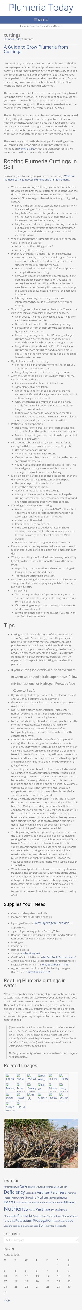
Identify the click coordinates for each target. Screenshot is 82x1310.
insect (63, 1197)
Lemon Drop (26, 1202)
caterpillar (32, 1186)
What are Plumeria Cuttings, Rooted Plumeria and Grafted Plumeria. (39, 177)
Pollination (9, 1221)
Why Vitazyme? (31, 953)
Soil (42, 1225)
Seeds (35, 1226)
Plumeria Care (39, 1216)
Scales (62, 1221)
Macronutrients (40, 1202)
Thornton (50, 1226)
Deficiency (14, 1192)
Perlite (32, 1210)
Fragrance (71, 1193)
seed (69, 1220)
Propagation (42, 1220)
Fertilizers (58, 1192)
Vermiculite (60, 1226)
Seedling (8, 1226)
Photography (10, 1216)
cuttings (49, 1186)
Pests (47, 1209)
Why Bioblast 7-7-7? (39, 972)
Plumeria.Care (26, 148)
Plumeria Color (54, 1216)
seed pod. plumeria (22, 1226)
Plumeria (24, 1215)
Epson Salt (31, 1193)
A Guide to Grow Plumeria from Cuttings (36, 49)
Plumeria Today (41, 7)
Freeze (7, 1197)
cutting (41, 1186)
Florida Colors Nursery (51, 25)
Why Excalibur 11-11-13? (55, 964)
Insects (9, 1202)
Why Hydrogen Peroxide (52, 923)
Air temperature (11, 1186)
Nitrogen (70, 1202)
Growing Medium (36, 1197)
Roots (56, 1221)
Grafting (20, 1197)
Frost (13, 1197)
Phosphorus (59, 1209)
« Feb (7, 1300)
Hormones (53, 1197)
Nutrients (16, 1208)
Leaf (18, 1202)
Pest (39, 1209)
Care (23, 1186)
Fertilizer (43, 1192)
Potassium (23, 1220)
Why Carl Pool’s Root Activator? (58, 957)
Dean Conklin (60, 1186)
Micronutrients (56, 1202)
